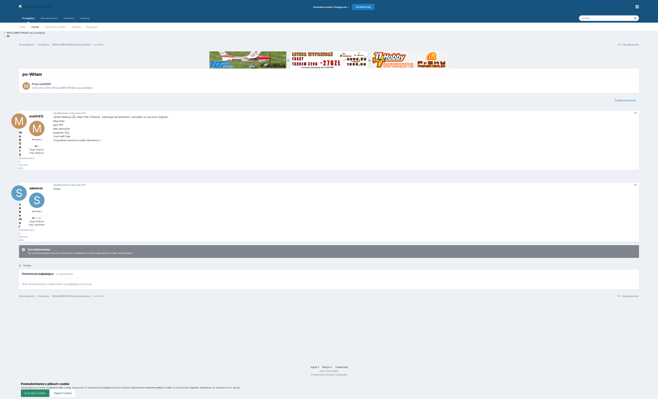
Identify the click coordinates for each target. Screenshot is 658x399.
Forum (35, 27)
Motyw (326, 367)
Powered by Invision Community (329, 374)
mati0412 (45, 84)
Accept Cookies (36, 393)
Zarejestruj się (363, 6)
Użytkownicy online (55, 27)
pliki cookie (65, 387)
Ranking (76, 27)
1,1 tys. (38, 218)
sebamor (36, 188)
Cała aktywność (49, 18)
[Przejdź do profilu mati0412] (26, 86)
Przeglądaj (28, 18)
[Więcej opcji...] (635, 113)
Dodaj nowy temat (625, 100)
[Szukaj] (635, 18)
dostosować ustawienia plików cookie (151, 387)
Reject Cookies (63, 393)
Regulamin (92, 27)
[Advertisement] (329, 177)
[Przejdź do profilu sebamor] (37, 200)
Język (314, 367)
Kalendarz (69, 18)
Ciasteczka (341, 367)
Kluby (22, 27)
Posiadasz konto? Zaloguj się (330, 7)
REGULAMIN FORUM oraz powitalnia (72, 87)
